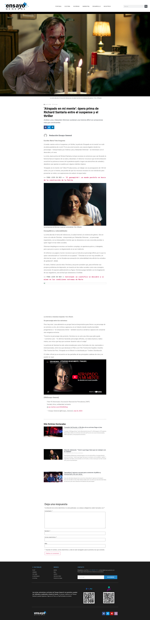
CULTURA (67, 6)
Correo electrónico (51, 537)
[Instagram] (116, 613)
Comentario (48, 511)
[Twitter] (107, 613)
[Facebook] (103, 613)
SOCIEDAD (76, 6)
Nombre (47, 531)
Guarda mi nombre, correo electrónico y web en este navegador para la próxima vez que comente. (75, 549)
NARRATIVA (86, 6)
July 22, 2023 (77, 411)
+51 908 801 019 (93, 570)
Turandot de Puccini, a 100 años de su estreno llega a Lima (83, 427)
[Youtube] (112, 613)
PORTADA (58, 6)
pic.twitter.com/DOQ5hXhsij (58, 407)
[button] (45, 127)
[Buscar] (146, 6)
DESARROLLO (96, 6)
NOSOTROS (107, 6)
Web (46, 543)
